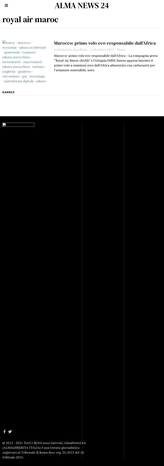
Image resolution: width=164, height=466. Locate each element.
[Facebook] (4, 431)
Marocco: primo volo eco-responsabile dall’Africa (105, 43)
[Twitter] (10, 431)
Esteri (121, 49)
